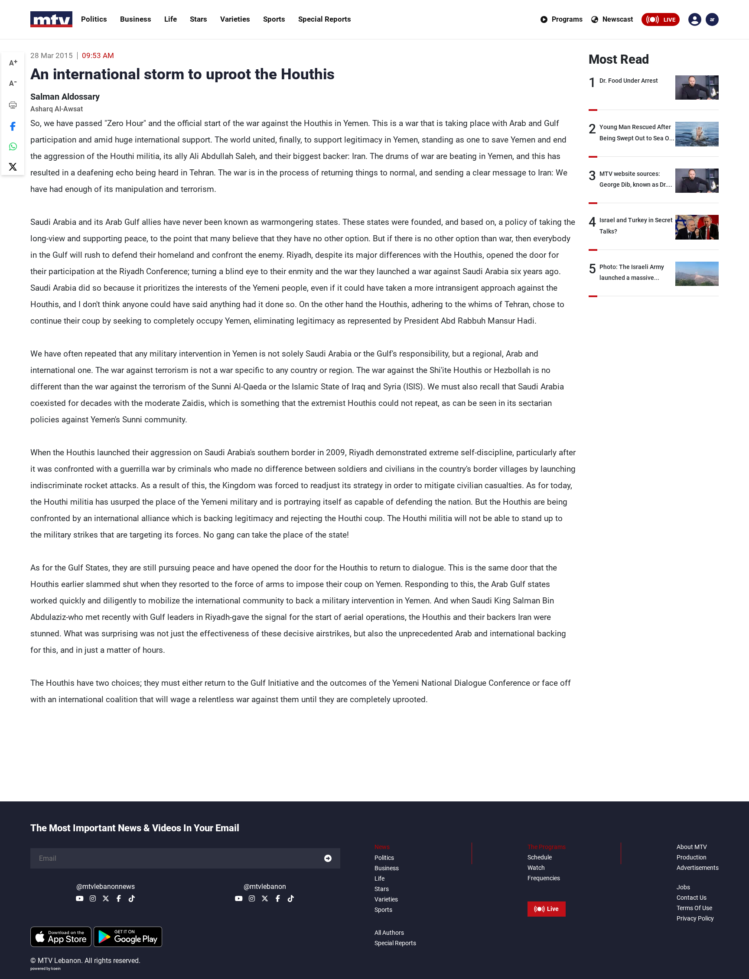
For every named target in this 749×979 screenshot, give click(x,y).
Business (135, 19)
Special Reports (324, 19)
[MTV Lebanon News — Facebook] (118, 898)
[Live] (547, 889)
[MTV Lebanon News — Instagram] (92, 898)
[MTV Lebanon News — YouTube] (79, 898)
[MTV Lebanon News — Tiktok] (131, 898)
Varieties (235, 19)
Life (170, 19)
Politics (94, 19)
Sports (274, 19)
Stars (198, 19)
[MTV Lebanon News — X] (105, 898)
